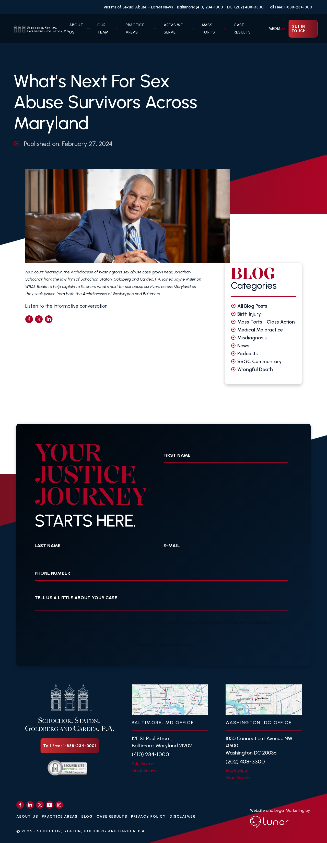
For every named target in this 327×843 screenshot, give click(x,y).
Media (274, 28)
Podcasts (247, 354)
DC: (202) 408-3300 (245, 7)
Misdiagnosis (252, 338)
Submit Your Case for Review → (163, 644)
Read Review (144, 770)
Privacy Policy (148, 816)
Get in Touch (298, 28)
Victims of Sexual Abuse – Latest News (138, 7)
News (243, 346)
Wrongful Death (255, 369)
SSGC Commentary (259, 361)
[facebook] (29, 319)
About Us (27, 816)
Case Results (112, 816)
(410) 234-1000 (150, 754)
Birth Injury (249, 314)
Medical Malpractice (260, 330)
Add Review (143, 763)
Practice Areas (60, 816)
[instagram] (59, 805)
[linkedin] (49, 319)
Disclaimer (182, 816)
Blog (87, 816)
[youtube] (49, 805)
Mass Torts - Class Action (266, 322)
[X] (40, 805)
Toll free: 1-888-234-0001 (69, 745)
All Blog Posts (252, 306)
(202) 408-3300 (245, 761)
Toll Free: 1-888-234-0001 (290, 7)
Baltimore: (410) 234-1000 (200, 7)
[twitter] (39, 319)
